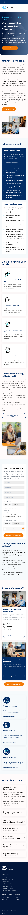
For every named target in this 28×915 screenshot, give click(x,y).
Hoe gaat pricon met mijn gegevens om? (11, 854)
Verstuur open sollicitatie (12, 676)
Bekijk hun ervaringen (9, 767)
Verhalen (4, 904)
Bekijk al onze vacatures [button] (14, 684)
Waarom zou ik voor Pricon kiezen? (11, 788)
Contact (4, 906)
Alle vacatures (5, 897)
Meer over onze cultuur (9, 742)
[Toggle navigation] (25, 8)
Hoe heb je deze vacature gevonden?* (11, 509)
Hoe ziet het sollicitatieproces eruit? (12, 837)
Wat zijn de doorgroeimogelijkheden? (13, 821)
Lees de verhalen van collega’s (12, 416)
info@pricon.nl (7, 877)
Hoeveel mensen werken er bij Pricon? (12, 813)
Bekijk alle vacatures (9, 716)
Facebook (17, 899)
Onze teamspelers (6, 901)
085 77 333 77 (6, 874)
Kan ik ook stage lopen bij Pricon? (12, 846)
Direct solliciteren (10, 48)
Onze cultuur (5, 899)
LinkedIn (17, 897)
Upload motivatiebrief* (10, 520)
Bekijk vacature (12, 635)
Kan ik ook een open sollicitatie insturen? (11, 829)
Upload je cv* (7, 501)
